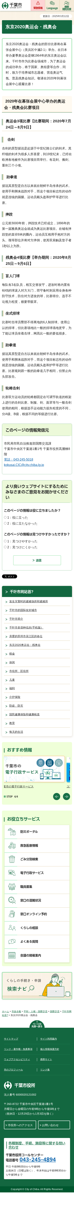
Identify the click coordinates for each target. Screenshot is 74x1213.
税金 (12, 653)
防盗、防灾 (16, 705)
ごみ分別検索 (29, 859)
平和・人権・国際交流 (35, 1011)
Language (52, 8)
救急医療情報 (29, 845)
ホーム (5, 1011)
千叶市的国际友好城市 (23, 610)
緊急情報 (38, 8)
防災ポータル (29, 831)
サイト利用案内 (48, 1038)
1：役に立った (17, 517)
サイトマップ (11, 1038)
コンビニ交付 (16, 786)
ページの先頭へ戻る (37, 1025)
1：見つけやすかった (22, 541)
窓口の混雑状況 (30, 900)
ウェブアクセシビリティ (17, 1059)
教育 (12, 723)
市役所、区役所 (19, 671)
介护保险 (14, 697)
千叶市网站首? (21, 591)
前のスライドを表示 (56, 796)
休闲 (12, 662)
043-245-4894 (38, 1159)
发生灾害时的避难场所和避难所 (28, 601)
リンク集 (45, 1069)
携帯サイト (46, 1059)
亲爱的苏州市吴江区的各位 (25, 636)
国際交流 (54, 1011)
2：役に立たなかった (22, 523)
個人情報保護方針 (49, 1049)
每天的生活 (16, 731)
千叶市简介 (16, 618)
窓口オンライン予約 (33, 914)
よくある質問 (29, 941)
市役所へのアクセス (20, 1125)
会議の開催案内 (30, 955)
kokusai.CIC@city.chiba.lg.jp (24, 465)
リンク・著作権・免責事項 (18, 1049)
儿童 (12, 679)
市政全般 (16, 1011)
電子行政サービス (32, 872)
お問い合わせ (50, 1125)
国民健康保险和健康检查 (24, 714)
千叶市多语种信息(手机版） (26, 627)
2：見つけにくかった (22, 547)
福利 (12, 688)
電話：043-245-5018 (18, 459)
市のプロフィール (13, 1069)
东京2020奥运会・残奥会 (24, 644)
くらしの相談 (29, 927)
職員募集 (26, 886)
